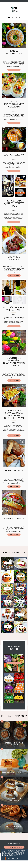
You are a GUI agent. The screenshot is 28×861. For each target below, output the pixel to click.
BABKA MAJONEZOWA (14, 52)
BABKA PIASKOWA (14, 154)
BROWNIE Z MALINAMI (14, 258)
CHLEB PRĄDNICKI (14, 470)
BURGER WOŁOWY (14, 518)
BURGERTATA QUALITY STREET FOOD (14, 203)
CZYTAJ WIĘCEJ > (14, 69)
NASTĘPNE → (22, 540)
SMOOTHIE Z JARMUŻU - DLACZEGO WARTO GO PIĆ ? (14, 362)
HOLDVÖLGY (17, 320)
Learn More (10, 858)
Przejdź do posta (13, 746)
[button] (7, 16)
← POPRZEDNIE (6, 540)
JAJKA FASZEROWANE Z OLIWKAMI (14, 104)
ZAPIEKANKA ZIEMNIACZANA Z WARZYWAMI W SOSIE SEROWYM (14, 414)
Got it (19, 858)
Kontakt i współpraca (14, 843)
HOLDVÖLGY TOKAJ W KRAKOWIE (14, 308)
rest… (21, 322)
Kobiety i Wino (8, 322)
